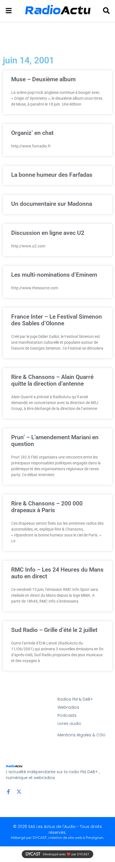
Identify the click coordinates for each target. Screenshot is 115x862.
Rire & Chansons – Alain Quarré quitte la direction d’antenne (52, 380)
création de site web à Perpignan (75, 837)
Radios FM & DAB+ (75, 699)
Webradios (68, 707)
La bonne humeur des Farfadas (51, 174)
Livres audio (69, 723)
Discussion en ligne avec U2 (47, 233)
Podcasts (67, 715)
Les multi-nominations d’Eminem (54, 274)
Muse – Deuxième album (43, 79)
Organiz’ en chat (32, 133)
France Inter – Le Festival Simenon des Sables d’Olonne (56, 320)
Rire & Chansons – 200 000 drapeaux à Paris (47, 507)
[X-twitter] (18, 791)
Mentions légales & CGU (81, 735)
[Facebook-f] (8, 791)
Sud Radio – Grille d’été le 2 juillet (54, 630)
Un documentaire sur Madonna (51, 203)
